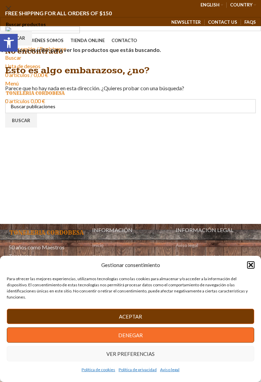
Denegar (130, 335)
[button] (250, 265)
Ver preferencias (130, 354)
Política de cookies (98, 369)
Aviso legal (169, 369)
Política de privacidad (138, 369)
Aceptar (130, 316)
